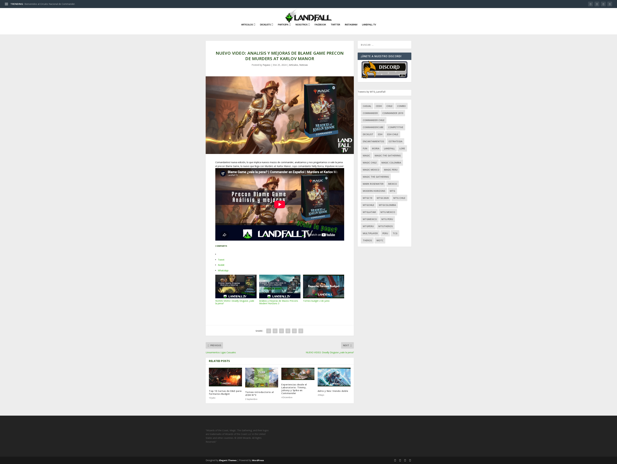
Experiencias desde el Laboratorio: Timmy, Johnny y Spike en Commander (294, 389)
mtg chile (399, 197)
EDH (380, 134)
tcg (395, 233)
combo (401, 106)
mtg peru (387, 219)
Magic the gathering (376, 176)
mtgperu (368, 226)
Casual (367, 106)
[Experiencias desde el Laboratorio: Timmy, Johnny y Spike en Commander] (297, 374)
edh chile (392, 134)
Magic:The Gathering (388, 155)
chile (389, 106)
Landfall (389, 148)
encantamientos (373, 141)
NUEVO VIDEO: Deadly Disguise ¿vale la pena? (234, 302)
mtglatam (369, 212)
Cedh (379, 106)
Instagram (351, 24)
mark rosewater (373, 183)
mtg (392, 190)
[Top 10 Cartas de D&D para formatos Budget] (225, 377)
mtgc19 (367, 197)
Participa (283, 24)
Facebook (320, 24)
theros (367, 240)
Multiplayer (370, 233)
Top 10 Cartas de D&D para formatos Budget (225, 392)
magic (366, 155)
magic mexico (371, 169)
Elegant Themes (228, 460)
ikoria (375, 148)
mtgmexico (370, 219)
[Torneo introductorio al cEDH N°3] (261, 377)
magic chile (370, 162)
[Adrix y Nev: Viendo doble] (334, 377)
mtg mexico (387, 212)
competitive (395, 127)
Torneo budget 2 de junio (316, 300)
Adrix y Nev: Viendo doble (333, 390)
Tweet (221, 259)
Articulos (247, 24)
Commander (370, 113)
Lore (402, 148)
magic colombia (391, 162)
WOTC (379, 240)
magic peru (391, 169)
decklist (368, 134)
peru (385, 233)
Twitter (335, 24)
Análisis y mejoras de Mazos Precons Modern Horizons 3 (278, 302)
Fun (365, 148)
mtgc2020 (383, 197)
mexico (392, 183)
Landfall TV (369, 24)
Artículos (293, 64)
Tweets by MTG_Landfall (371, 91)
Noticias (303, 64)
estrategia (395, 141)
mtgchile (368, 205)
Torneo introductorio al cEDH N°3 (259, 393)
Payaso (266, 64)
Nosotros (301, 24)
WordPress (258, 460)
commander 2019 (392, 113)
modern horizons (374, 190)
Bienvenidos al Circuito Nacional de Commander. (49, 3)
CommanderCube (373, 127)
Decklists (265, 24)
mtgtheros (385, 226)
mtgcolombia (387, 205)
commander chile (374, 120)
